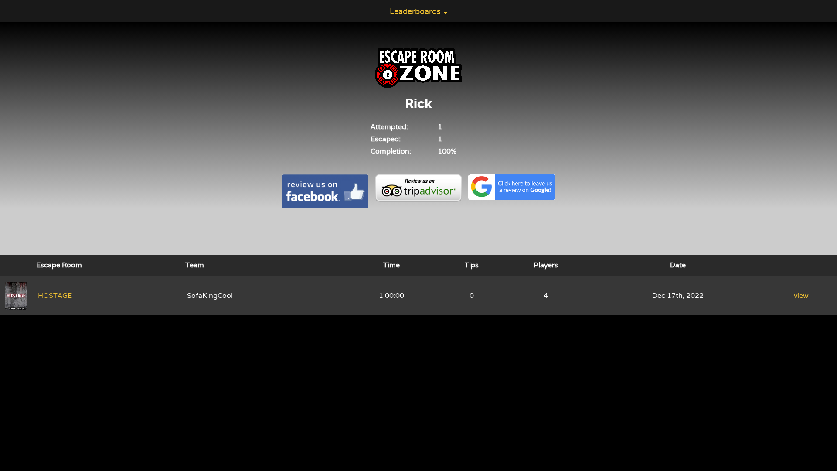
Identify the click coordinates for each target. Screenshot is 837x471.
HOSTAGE (55, 295)
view (801, 295)
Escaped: (386, 138)
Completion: (391, 151)
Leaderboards (416, 11)
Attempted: (389, 126)
